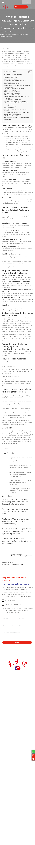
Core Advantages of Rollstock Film (13, 76)
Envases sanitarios (17, 781)
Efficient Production (11, 77)
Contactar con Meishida (16, 714)
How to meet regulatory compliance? (17, 101)
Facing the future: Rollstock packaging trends (16, 112)
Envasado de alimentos (15, 785)
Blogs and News (9, 32)
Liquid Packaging (16, 794)
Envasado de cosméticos (15, 790)
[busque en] (11, 7)
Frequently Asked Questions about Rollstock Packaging (16, 97)
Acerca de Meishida (15, 704)
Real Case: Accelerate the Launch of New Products (15, 110)
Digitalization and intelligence (12, 114)
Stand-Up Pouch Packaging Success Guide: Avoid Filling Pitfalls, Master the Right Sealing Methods (17, 531)
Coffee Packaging (17, 797)
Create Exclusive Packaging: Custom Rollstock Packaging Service (17, 86)
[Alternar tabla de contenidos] (29, 71)
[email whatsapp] (33, 751)
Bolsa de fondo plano (16, 739)
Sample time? (10, 107)
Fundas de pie (16, 736)
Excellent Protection (11, 79)
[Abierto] (31, 6)
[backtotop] (33, 758)
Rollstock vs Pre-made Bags (13, 99)
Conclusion (7, 121)
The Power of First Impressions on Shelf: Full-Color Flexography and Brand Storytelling (15, 521)
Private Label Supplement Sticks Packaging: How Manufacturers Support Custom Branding (15, 501)
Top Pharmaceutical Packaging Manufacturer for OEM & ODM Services (15, 511)
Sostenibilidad (16, 708)
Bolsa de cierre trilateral (16, 725)
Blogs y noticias (16, 711)
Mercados (15, 697)
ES (26, 2)
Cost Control (10, 82)
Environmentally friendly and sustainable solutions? (17, 103)
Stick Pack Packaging (15, 762)
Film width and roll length (13, 91)
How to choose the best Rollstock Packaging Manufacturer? (16, 118)
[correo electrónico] (33, 755)
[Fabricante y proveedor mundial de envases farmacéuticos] (5, 7)
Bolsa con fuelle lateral (16, 752)
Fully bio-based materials (11, 116)
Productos (15, 695)
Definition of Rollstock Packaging (13, 74)
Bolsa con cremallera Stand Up (17, 731)
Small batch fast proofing (13, 95)
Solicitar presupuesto (21, 6)
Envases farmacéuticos (16, 777)
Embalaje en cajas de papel (17, 767)
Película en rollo (16, 758)
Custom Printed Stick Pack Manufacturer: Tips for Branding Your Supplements (17, 541)
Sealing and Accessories (13, 93)
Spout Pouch (15, 748)
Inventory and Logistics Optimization (16, 80)
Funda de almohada (15, 744)
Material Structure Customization (15, 88)
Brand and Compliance (12, 83)
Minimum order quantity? (13, 106)
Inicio (1, 32)
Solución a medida (17, 700)
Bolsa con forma (16, 756)
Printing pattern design (12, 90)
